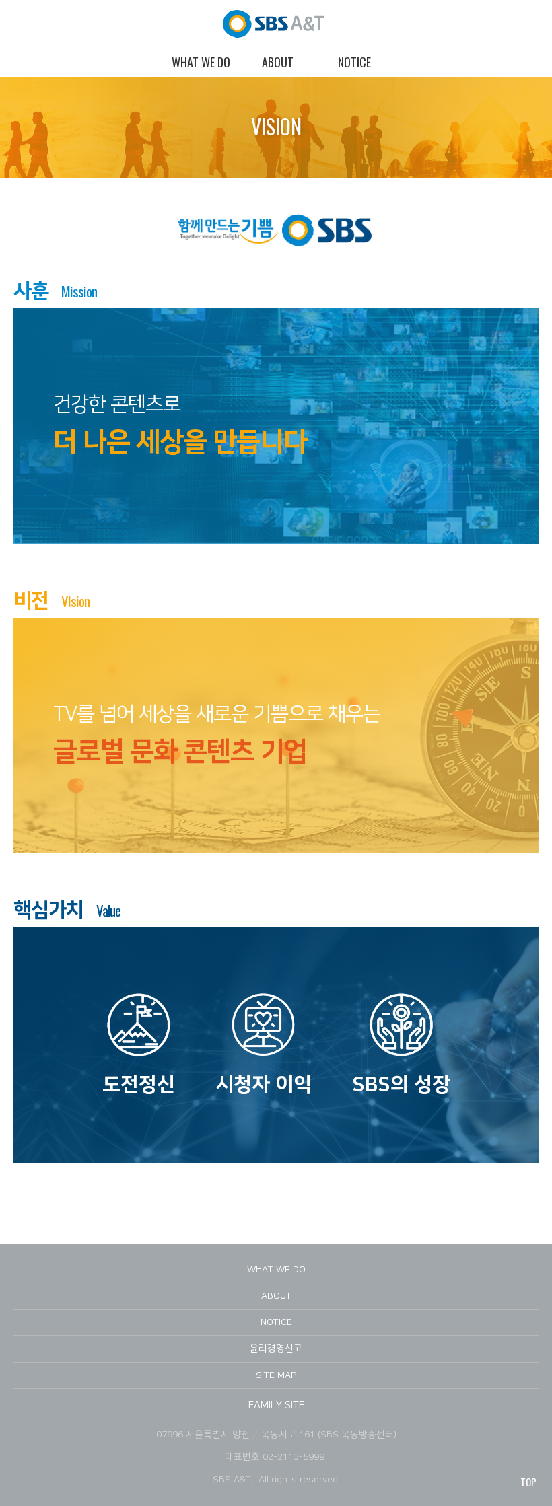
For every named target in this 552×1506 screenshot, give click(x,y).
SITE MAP (276, 1375)
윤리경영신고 (276, 1348)
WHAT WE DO (276, 1269)
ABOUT (276, 1296)
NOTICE (276, 1322)
